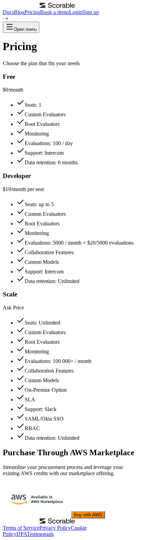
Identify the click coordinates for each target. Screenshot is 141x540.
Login (75, 12)
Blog (19, 12)
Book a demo (54, 12)
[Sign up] (5, 18)
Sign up (90, 12)
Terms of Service (21, 528)
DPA (21, 534)
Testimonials (40, 534)
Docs (8, 12)
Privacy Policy (55, 528)
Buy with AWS (88, 514)
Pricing (32, 12)
